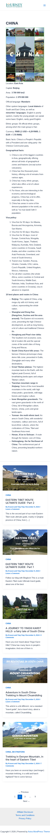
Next (26, 801)
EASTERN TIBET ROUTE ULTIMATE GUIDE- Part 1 (20, 565)
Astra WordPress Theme (39, 832)
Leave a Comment (12, 509)
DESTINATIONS (18, 752)
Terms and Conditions (25, 815)
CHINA (8, 495)
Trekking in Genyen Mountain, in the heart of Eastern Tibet (24, 758)
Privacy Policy (25, 818)
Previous (23, 792)
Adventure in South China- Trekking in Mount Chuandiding (24, 694)
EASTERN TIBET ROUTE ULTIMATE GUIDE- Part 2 (20, 501)
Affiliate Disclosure (25, 812)
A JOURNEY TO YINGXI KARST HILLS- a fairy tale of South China (25, 630)
